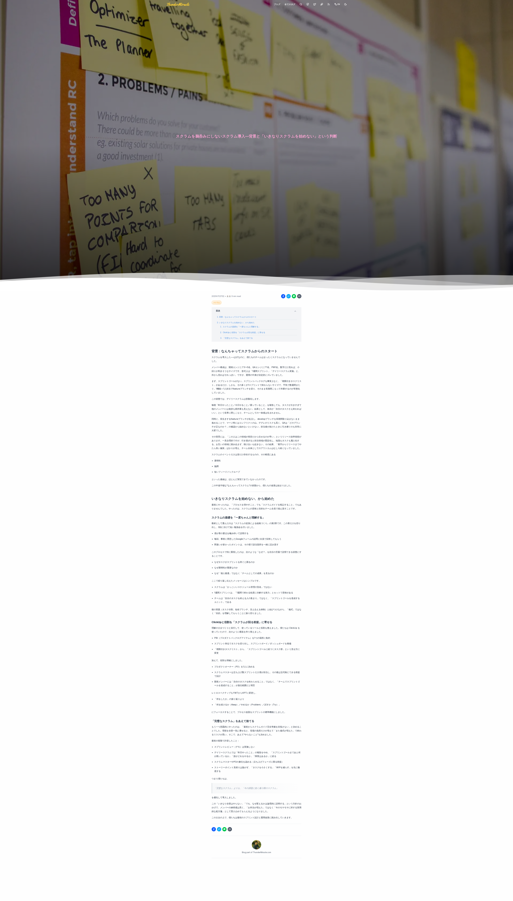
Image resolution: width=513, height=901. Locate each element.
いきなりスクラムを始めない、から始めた (237, 322)
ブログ (277, 4)
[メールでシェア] (299, 296)
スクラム (216, 302)
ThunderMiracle (177, 4)
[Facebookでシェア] (283, 296)
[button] (256, 310)
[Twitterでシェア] (288, 296)
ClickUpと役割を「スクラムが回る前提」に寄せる (244, 332)
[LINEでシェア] (294, 296)
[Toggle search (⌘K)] (301, 4)
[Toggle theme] (345, 4)
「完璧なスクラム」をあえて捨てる (238, 338)
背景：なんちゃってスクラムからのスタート (237, 317)
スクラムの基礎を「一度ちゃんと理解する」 (241, 326)
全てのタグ (290, 4)
